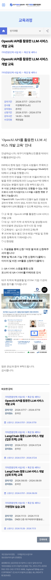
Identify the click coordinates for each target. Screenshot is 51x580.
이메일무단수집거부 (24, 554)
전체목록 (43, 539)
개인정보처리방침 (8, 554)
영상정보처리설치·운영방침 (11, 557)
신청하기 (32, 257)
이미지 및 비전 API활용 (13, 261)
